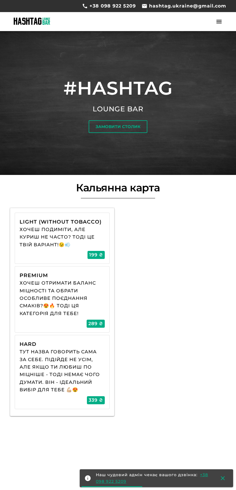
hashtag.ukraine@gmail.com (186, 6)
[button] (219, 22)
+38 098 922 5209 (112, 6)
